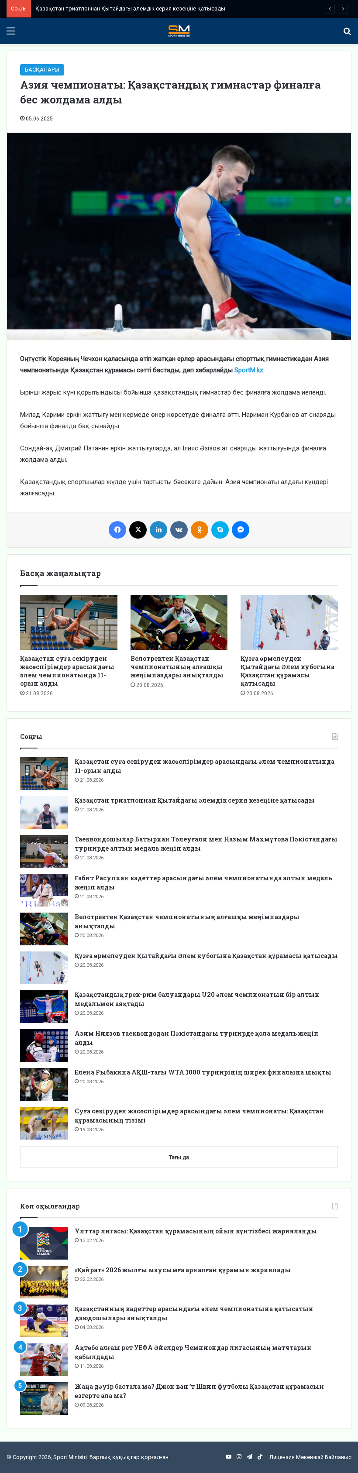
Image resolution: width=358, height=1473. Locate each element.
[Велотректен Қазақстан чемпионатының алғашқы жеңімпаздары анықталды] (179, 622)
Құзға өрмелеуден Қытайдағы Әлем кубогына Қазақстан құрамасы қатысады (287, 670)
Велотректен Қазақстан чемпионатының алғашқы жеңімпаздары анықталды (177, 666)
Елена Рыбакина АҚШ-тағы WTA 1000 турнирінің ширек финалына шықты (203, 1072)
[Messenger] (240, 530)
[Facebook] (117, 530)
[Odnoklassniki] (199, 530)
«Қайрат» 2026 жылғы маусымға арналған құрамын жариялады (183, 1270)
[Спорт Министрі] (179, 31)
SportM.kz (248, 370)
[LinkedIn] (158, 530)
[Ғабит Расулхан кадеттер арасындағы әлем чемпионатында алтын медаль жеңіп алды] (44, 890)
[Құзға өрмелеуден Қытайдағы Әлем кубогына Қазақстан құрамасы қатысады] (289, 622)
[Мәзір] (11, 34)
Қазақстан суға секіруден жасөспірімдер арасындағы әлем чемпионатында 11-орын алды (67, 670)
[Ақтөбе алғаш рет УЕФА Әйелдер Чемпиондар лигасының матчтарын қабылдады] (44, 1359)
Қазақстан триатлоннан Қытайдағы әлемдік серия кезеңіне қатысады (195, 800)
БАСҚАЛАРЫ (42, 69)
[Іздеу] (347, 34)
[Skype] (220, 530)
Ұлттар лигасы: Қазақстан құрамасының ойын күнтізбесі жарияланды (196, 1231)
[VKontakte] (179, 530)
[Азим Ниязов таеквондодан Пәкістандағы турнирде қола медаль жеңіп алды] (44, 1045)
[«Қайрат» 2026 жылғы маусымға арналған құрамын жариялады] (44, 1282)
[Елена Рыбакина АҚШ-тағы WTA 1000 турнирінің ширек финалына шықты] (44, 1084)
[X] (138, 530)
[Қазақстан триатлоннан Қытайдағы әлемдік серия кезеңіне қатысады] (44, 812)
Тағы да (179, 1157)
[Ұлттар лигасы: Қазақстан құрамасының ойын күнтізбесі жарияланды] (44, 1243)
